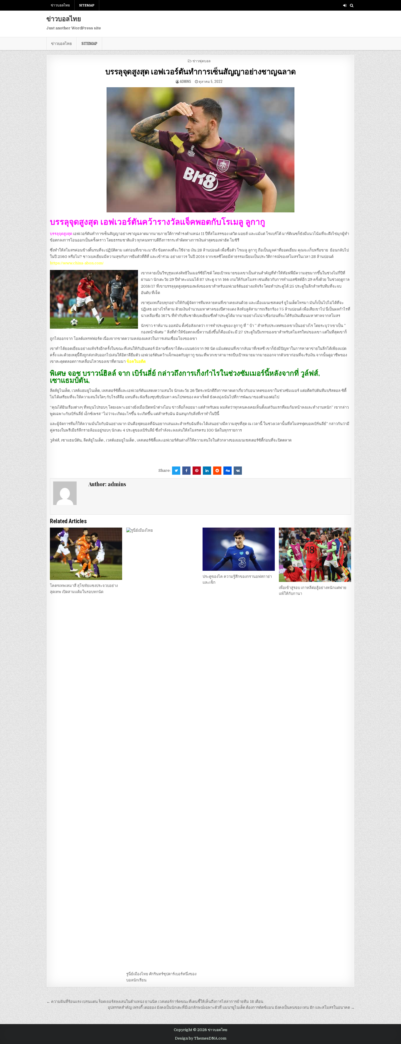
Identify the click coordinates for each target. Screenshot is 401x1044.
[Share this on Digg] (227, 470)
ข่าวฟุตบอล (201, 60)
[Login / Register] (345, 5)
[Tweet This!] (176, 470)
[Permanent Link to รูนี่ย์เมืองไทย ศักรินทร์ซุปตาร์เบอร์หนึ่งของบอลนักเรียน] (162, 748)
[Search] (351, 5)
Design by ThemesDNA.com (200, 1038)
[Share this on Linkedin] (207, 470)
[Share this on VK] (238, 470)
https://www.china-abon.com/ (77, 263)
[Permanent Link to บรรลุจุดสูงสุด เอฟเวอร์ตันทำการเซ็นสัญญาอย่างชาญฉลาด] (200, 149)
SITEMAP (87, 5)
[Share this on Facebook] (186, 470)
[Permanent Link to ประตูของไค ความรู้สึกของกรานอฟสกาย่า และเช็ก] (239, 549)
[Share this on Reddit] (217, 470)
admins (185, 81)
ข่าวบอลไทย (60, 5)
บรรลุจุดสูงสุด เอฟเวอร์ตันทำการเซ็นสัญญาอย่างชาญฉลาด (200, 71)
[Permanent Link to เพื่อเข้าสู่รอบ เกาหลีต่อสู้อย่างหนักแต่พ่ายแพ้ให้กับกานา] (315, 555)
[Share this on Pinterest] (197, 470)
